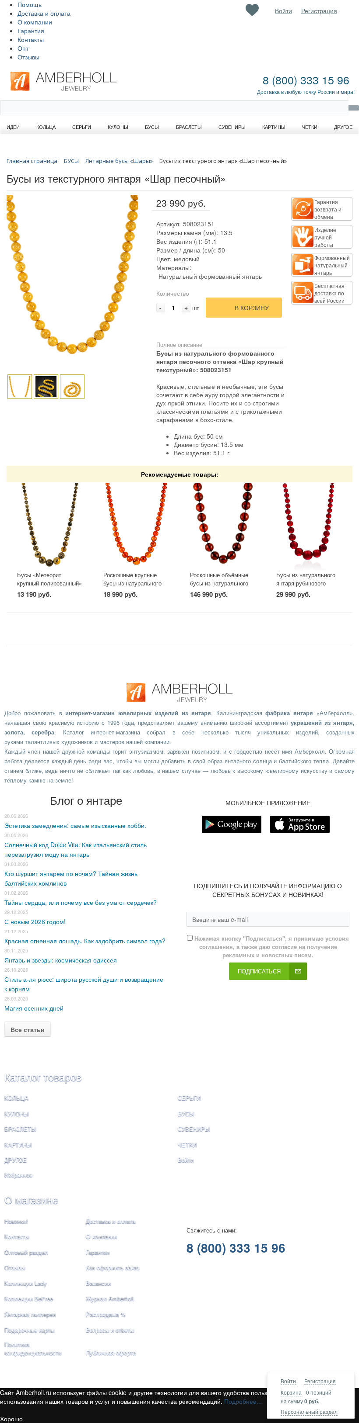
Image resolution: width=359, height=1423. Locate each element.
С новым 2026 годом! (35, 921)
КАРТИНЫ (18, 1144)
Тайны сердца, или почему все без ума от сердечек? (80, 902)
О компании (35, 21)
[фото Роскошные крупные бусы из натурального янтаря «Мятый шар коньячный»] (136, 527)
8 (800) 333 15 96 (306, 79)
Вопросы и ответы (110, 1330)
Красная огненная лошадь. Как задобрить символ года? (84, 940)
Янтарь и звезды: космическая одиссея (60, 960)
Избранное (18, 1174)
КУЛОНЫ (16, 1113)
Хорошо (11, 1418)
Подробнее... (243, 1401)
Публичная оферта (111, 1352)
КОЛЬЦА (16, 1098)
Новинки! (16, 1221)
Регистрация (320, 1381)
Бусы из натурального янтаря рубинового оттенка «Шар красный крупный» (306, 587)
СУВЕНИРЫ (194, 1129)
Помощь (30, 4)
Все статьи (28, 1029)
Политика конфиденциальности (32, 1348)
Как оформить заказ (112, 1267)
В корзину (252, 307)
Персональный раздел (309, 1411)
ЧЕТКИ (187, 1144)
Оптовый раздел (26, 1252)
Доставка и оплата (44, 13)
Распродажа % (106, 1314)
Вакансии (98, 1283)
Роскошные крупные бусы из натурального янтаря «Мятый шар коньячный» (132, 587)
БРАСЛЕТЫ (20, 1129)
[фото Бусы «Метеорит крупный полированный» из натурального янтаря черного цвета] (50, 527)
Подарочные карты (29, 1330)
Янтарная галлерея (30, 1314)
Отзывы (28, 56)
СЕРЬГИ (189, 1098)
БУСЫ (186, 1113)
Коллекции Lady (25, 1283)
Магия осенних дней (33, 1008)
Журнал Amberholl (110, 1298)
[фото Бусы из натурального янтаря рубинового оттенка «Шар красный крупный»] (309, 527)
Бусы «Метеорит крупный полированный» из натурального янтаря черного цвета (49, 587)
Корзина (291, 1392)
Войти (288, 1381)
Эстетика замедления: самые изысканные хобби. (75, 825)
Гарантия (31, 30)
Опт (23, 48)
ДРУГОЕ (15, 1160)
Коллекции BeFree (28, 1298)
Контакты (31, 39)
